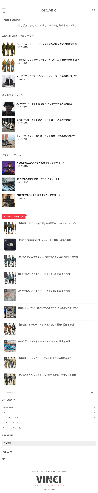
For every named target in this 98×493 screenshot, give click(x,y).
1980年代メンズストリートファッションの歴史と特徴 (44, 274)
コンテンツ (8, 412)
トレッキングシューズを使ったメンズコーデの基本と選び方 (45, 136)
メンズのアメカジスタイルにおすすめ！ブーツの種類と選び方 (46, 76)
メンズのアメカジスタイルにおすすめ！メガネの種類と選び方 (48, 257)
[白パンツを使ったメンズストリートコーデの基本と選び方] (8, 124)
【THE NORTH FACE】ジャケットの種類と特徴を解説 (44, 240)
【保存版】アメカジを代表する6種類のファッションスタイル (47, 223)
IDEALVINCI (49, 10)
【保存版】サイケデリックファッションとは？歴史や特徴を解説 (47, 60)
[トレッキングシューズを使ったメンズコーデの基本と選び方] (8, 141)
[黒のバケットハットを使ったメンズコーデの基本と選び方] (8, 108)
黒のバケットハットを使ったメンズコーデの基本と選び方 (44, 103)
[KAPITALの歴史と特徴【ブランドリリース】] (8, 184)
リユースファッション (12, 427)
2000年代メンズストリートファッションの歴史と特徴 (44, 291)
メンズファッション (11, 422)
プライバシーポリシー (47, 471)
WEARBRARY (9, 407)
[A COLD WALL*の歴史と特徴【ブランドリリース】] (8, 168)
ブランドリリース (10, 417)
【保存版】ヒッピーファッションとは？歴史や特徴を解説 (46, 324)
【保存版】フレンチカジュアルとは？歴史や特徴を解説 (45, 358)
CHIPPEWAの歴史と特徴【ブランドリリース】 (39, 195)
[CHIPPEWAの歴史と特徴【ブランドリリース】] (8, 200)
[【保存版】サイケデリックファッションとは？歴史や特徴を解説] (8, 65)
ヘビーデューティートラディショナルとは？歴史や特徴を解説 (46, 44)
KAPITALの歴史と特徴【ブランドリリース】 (38, 179)
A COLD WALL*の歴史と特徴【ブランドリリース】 (41, 163)
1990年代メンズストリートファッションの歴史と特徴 (44, 341)
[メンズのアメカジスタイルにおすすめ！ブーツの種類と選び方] (8, 81)
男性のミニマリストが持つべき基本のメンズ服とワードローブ (48, 307)
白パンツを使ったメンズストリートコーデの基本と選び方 (44, 120)
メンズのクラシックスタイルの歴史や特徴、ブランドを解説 (47, 375)
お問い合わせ (61, 471)
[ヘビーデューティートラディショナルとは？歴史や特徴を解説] (8, 49)
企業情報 (35, 471)
